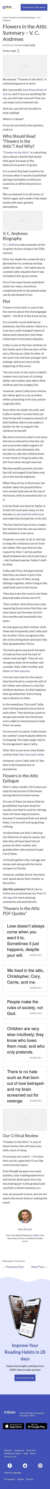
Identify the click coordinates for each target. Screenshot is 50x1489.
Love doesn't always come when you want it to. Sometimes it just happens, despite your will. (25, 940)
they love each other (31, 754)
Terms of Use (10, 1456)
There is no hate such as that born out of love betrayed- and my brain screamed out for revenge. (26, 1086)
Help (25, 1453)
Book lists (31, 1450)
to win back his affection (28, 514)
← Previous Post (13, 1266)
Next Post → (39, 1266)
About (33, 1453)
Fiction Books (19, 1261)
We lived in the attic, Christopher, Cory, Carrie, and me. (25, 976)
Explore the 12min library (34, 7)
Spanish (29, 1479)
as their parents (20, 670)
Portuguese (9, 1479)
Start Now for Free (25, 1378)
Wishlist (8, 1450)
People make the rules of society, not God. (25, 1007)
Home (5, 17)
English (20, 1479)
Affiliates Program (12, 1453)
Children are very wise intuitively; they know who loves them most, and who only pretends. (26, 1040)
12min (35, 1235)
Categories (19, 1450)
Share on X (36, 955)
